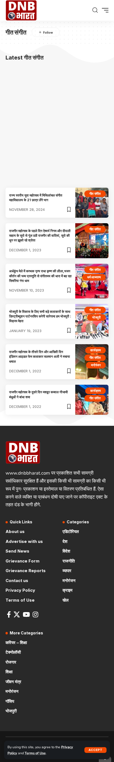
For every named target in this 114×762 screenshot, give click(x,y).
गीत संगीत (95, 194)
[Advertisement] (57, 125)
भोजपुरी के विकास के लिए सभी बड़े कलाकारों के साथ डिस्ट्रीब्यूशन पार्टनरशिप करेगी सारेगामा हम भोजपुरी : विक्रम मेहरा (40, 316)
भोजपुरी (96, 317)
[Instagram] (35, 614)
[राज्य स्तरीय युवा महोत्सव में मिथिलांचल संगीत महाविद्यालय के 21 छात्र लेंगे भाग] (91, 203)
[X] (16, 614)
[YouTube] (26, 614)
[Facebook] (9, 614)
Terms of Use (35, 753)
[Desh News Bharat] (21, 10)
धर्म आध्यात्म (94, 277)
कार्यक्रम (95, 350)
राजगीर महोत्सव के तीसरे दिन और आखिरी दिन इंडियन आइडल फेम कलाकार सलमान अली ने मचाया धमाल (39, 357)
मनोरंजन (96, 365)
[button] (95, 750)
